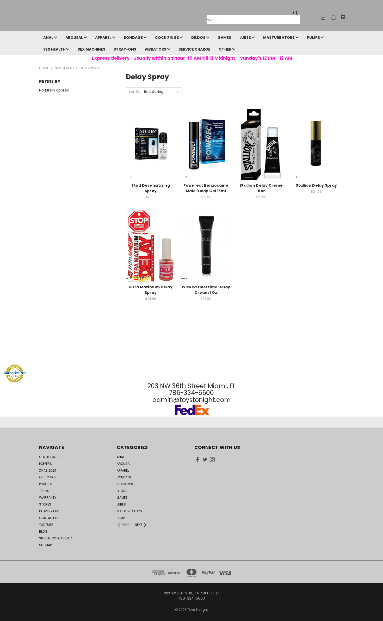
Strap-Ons (125, 49)
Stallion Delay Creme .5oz (261, 188)
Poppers (45, 463)
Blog (43, 531)
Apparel (103, 37)
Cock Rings (167, 37)
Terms (44, 491)
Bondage (133, 37)
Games (224, 37)
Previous (369, 604)
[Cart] (342, 17)
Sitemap (45, 545)
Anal (48, 37)
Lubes (245, 37)
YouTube (46, 524)
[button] (191, 354)
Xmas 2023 (47, 470)
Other (225, 49)
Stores (45, 504)
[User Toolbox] (323, 17)
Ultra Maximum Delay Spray (150, 289)
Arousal (74, 37)
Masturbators (279, 37)
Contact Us (49, 518)
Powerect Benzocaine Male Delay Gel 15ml (205, 188)
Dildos (198, 37)
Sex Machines (91, 49)
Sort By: (135, 91)
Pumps (314, 37)
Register (64, 538)
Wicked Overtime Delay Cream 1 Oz (206, 289)
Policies (45, 484)
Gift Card (47, 477)
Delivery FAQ (49, 511)
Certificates (49, 457)
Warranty (47, 497)
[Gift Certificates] (333, 17)
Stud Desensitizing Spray (150, 188)
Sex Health (54, 49)
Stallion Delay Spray (316, 185)
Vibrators (156, 49)
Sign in (45, 538)
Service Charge (194, 49)
